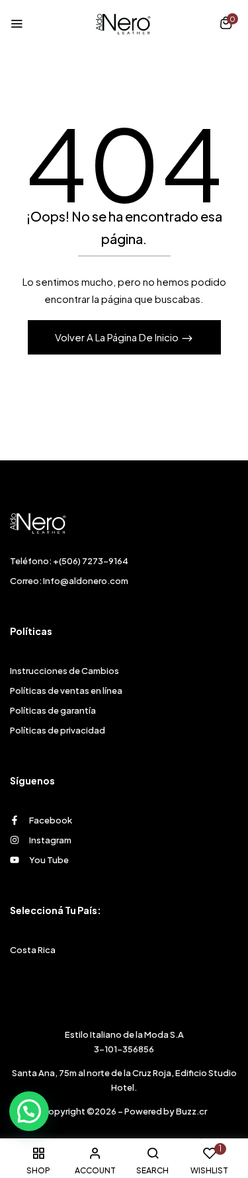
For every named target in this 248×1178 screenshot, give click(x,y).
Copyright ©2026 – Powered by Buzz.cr (124, 1111)
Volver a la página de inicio (118, 337)
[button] (225, 24)
